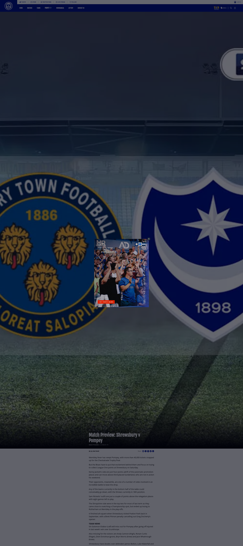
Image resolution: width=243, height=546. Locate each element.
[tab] (149, 239)
